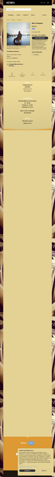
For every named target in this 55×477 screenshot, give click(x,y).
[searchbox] (18, 9)
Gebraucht (19, 19)
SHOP (31, 443)
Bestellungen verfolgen (22, 75)
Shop (8, 19)
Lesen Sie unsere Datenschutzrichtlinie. (28, 466)
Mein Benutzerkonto (12, 75)
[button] (48, 2)
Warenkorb (43, 75)
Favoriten (33, 75)
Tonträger (13, 19)
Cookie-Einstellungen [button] (35, 473)
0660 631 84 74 (27, 123)
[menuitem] (45, 20)
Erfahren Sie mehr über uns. (25, 467)
